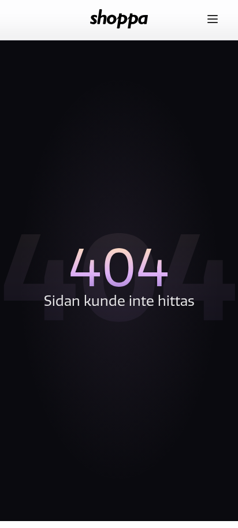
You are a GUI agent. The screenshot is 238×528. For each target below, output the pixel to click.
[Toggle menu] (212, 19)
